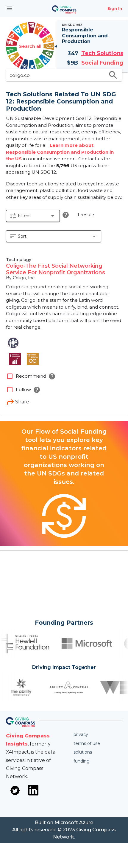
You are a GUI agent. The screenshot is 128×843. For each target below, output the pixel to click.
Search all (30, 46)
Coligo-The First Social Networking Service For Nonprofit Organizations (55, 269)
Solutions (83, 752)
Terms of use (87, 743)
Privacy (81, 734)
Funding (82, 761)
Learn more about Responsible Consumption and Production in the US (60, 151)
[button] (33, 216)
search (113, 75)
